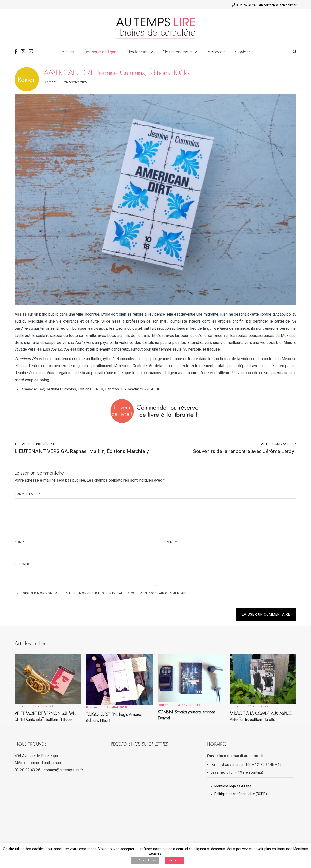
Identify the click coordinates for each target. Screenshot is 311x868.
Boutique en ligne (100, 51)
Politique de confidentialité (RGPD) (240, 794)
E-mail (170, 542)
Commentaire (27, 494)
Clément (50, 82)
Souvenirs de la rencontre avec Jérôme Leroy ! (244, 448)
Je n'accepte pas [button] (145, 860)
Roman (20, 706)
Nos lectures (137, 51)
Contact (242, 51)
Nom (19, 542)
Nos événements (178, 51)
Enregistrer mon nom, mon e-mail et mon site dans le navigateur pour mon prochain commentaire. (102, 593)
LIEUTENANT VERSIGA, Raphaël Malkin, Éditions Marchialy (82, 448)
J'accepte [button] (174, 860)
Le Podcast (216, 51)
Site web (22, 564)
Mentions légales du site (232, 786)
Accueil (68, 51)
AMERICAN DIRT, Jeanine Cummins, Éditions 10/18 (116, 72)
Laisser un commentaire (266, 614)
